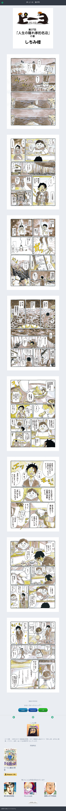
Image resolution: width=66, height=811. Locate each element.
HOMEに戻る (33, 802)
